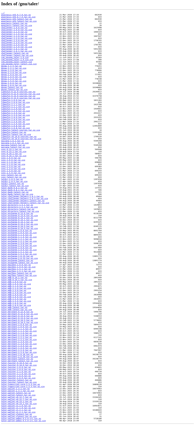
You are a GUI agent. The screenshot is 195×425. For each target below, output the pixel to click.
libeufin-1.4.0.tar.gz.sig (15, 119)
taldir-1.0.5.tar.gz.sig (14, 181)
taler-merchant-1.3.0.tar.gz (16, 342)
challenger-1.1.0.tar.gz (14, 32)
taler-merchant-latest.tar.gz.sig (19, 361)
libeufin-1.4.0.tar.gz (13, 117)
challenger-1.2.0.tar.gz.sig (16, 38)
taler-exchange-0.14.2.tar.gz (17, 222)
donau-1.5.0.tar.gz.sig (13, 81)
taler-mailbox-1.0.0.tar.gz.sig (18, 267)
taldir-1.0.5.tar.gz (12, 179)
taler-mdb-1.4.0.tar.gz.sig (16, 297)
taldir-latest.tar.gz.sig (15, 186)
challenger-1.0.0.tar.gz (14, 27)
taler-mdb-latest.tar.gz (14, 307)
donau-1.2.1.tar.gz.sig (13, 68)
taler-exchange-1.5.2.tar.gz (16, 252)
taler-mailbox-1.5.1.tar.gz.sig (18, 271)
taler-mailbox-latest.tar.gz (16, 273)
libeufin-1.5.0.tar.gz (13, 121)
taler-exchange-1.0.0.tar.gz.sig (19, 233)
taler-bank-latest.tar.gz (15, 192)
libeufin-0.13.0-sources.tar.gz (18, 96)
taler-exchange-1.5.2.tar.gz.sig (19, 254)
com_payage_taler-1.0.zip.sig (17, 60)
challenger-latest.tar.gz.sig (17, 55)
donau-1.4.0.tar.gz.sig (13, 77)
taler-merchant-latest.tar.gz (17, 359)
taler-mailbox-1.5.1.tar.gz (16, 269)
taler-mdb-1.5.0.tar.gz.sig (16, 301)
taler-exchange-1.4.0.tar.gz (16, 248)
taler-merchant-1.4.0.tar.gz (16, 346)
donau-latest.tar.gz (12, 87)
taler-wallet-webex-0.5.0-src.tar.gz (21, 418)
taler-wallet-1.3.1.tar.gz (15, 389)
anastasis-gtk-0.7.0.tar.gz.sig (18, 17)
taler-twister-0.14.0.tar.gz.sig (19, 365)
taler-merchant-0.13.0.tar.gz (17, 316)
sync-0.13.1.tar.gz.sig (13, 151)
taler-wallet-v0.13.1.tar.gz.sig (19, 403)
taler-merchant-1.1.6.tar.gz (16, 333)
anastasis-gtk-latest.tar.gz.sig (19, 21)
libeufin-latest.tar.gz (13, 132)
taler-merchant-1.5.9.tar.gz (16, 350)
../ (3, 13)
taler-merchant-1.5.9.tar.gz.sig (19, 352)
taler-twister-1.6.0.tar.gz (16, 376)
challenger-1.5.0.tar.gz (14, 45)
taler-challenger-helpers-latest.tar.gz (23, 201)
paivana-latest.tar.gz (13, 145)
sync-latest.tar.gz (11, 175)
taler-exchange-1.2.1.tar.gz (16, 239)
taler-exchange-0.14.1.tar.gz (17, 218)
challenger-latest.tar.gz (15, 53)
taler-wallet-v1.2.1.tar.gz (16, 410)
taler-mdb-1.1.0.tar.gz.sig (16, 288)
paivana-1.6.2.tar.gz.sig (15, 143)
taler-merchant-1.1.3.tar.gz (16, 329)
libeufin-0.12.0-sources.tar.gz (18, 92)
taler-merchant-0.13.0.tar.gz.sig (19, 318)
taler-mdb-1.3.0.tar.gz (13, 290)
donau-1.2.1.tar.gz (11, 66)
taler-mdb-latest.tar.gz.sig (16, 309)
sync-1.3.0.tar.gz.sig (13, 168)
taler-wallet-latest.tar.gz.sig (18, 395)
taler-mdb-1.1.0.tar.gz (13, 286)
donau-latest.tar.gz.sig (14, 89)
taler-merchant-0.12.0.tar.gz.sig (19, 314)
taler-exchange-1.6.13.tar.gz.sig (19, 258)
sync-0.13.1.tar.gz (11, 149)
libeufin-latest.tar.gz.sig (16, 134)
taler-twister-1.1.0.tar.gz (16, 371)
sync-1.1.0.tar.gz (11, 162)
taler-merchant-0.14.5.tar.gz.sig (19, 322)
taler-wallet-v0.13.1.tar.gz (16, 401)
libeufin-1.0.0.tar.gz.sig (15, 102)
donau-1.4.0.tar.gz (11, 74)
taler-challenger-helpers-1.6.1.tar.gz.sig (24, 198)
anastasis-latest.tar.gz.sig (16, 25)
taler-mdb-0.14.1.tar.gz (14, 277)
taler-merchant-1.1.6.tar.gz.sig (19, 335)
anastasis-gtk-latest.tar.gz (16, 19)
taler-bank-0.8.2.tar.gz (14, 188)
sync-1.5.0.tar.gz (11, 171)
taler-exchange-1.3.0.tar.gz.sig (19, 245)
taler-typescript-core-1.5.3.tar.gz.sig (23, 386)
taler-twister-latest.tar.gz (16, 380)
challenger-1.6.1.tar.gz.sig (16, 51)
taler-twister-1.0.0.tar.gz (16, 367)
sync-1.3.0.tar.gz (11, 166)
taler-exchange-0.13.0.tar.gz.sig (19, 215)
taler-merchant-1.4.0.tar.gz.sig (19, 348)
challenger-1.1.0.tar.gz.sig (16, 34)
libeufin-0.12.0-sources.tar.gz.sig (20, 94)
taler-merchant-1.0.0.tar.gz (16, 324)
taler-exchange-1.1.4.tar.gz (16, 235)
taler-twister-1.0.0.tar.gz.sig (18, 369)
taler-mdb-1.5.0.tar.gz (13, 299)
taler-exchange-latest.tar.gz (17, 260)
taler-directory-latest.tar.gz (17, 209)
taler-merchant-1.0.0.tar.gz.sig (19, 327)
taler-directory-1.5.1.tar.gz (17, 205)
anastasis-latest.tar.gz (14, 23)
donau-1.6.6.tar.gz (11, 83)
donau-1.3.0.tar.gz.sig (13, 72)
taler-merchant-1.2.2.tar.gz (16, 337)
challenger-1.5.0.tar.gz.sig (16, 47)
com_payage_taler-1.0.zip (15, 57)
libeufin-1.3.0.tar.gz (13, 113)
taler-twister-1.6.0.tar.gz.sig (18, 378)
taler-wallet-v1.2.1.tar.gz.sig (18, 412)
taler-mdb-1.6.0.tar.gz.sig (16, 305)
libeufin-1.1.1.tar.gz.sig (15, 107)
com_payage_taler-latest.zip (16, 62)
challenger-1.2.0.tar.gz (14, 36)
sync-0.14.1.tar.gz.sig (13, 156)
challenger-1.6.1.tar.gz (14, 49)
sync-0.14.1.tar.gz (11, 154)
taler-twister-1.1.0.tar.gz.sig (18, 374)
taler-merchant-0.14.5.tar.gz (17, 320)
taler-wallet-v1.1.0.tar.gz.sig (18, 408)
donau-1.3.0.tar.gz (11, 70)
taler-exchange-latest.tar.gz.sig (19, 262)
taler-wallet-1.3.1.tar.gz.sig (17, 391)
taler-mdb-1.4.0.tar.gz (13, 295)
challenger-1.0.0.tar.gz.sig (16, 30)
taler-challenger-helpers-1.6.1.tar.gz (22, 196)
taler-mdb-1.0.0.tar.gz (13, 282)
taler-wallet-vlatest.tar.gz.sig (19, 416)
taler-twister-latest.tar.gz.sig (19, 382)
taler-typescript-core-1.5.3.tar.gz (20, 384)
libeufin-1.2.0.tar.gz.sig (15, 111)
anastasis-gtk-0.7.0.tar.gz (16, 15)
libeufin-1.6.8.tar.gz (13, 126)
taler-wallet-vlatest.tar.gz (16, 414)
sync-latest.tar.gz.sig (13, 177)
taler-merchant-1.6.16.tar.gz (17, 354)
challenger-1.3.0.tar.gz (14, 40)
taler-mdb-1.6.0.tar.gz (13, 303)
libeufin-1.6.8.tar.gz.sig (15, 128)
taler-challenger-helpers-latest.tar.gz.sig (25, 203)
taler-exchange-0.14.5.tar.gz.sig (19, 228)
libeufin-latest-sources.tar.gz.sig (20, 130)
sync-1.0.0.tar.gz (11, 158)
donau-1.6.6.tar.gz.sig (13, 85)
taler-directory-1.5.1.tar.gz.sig (19, 207)
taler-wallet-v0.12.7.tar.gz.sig (19, 399)
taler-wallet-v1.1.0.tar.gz (16, 406)
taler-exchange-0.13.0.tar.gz (17, 213)
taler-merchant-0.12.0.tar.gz (17, 312)
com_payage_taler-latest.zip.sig (19, 64)
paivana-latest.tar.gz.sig (15, 147)
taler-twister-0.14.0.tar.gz (16, 363)
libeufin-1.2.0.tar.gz (13, 109)
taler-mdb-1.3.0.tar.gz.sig (16, 292)
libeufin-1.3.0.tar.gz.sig (15, 115)
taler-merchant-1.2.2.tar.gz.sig (19, 339)
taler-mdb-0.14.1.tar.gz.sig (16, 280)
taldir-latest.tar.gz (12, 183)
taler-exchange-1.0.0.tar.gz (16, 230)
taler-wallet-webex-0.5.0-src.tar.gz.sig (23, 421)
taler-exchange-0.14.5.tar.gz (17, 226)
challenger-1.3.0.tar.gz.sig (16, 42)
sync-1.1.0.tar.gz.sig (13, 164)
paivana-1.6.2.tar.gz (12, 141)
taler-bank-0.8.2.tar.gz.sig (16, 190)
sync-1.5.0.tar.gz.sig (13, 173)
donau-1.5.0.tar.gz (11, 79)
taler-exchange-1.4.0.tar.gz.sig (19, 250)
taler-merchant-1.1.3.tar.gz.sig (19, 331)
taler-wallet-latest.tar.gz (16, 393)
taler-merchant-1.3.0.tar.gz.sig (19, 344)
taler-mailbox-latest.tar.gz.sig (19, 275)
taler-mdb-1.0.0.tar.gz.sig (16, 284)
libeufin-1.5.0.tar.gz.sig (15, 124)
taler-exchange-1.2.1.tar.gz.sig (19, 241)
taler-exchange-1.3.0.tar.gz (16, 243)
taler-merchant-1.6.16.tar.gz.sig (19, 356)
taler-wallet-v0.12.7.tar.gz (16, 397)
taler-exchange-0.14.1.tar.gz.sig (19, 220)
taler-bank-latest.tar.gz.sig (17, 194)
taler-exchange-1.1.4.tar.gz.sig (19, 237)
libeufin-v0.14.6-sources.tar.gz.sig (21, 139)
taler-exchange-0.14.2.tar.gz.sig (19, 224)
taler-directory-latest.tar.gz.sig (20, 211)
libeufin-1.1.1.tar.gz (13, 104)
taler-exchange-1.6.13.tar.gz (17, 256)
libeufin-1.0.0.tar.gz (13, 100)
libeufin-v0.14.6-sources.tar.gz (19, 136)
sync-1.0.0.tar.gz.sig (13, 160)
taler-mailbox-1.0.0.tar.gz (16, 265)
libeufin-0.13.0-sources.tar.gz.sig (20, 98)
